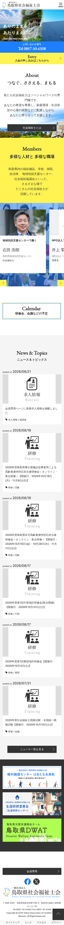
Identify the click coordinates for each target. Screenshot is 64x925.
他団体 (23, 419)
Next (60, 283)
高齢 (17, 487)
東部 (17, 672)
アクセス (41, 922)
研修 (10, 487)
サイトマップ (13, 922)
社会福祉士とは (32, 127)
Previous (3, 283)
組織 (17, 731)
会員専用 (32, 871)
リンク (28, 922)
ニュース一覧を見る (32, 749)
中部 (17, 613)
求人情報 (12, 419)
